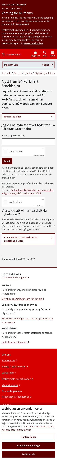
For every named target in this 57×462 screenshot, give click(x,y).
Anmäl (7, 161)
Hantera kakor (28, 436)
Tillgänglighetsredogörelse (15, 396)
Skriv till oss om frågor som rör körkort (22, 298)
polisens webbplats (33, 43)
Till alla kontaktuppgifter (14, 277)
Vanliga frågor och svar (14, 366)
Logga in (35, 55)
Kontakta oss (8, 360)
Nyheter (28, 73)
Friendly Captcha (39, 155)
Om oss (17, 73)
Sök (45, 55)
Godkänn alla (28, 454)
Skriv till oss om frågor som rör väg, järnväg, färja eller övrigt (27, 320)
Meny (52, 55)
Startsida (6, 73)
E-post (13, 135)
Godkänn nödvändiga (28, 445)
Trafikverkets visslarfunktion (16, 378)
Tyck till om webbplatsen (14, 342)
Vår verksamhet (10, 385)
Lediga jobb (8, 372)
